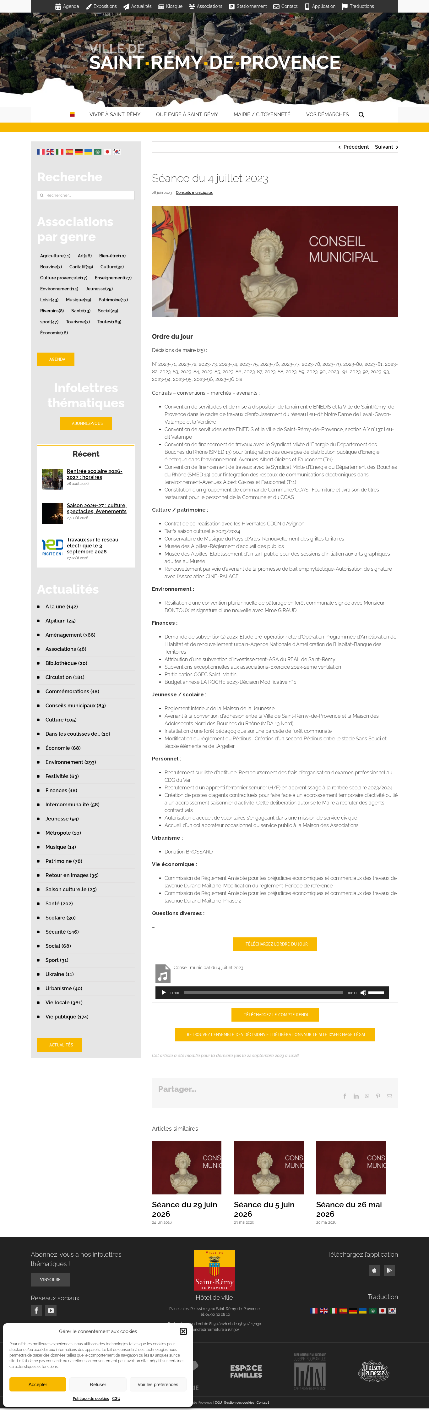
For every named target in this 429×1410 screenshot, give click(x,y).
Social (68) (58, 946)
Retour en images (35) (72, 875)
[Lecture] (163, 993)
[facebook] (36, 1313)
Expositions (105, 6)
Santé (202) (59, 904)
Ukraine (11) (60, 974)
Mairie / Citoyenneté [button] (262, 115)
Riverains (52, 310)
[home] (72, 115)
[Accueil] (214, 56)
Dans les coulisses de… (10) (78, 734)
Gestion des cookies (239, 1405)
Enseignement (113, 277)
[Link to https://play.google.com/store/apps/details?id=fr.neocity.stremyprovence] (389, 1273)
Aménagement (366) (70, 635)
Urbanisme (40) (64, 988)
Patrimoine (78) (64, 861)
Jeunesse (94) (62, 819)
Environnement (59, 288)
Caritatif (81, 266)
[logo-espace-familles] (246, 1371)
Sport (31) (57, 960)
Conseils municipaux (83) (76, 706)
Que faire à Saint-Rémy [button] (187, 115)
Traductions (362, 6)
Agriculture (55, 255)
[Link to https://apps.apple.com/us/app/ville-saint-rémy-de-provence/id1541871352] (374, 1273)
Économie (54, 332)
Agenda (71, 6)
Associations (209, 6)
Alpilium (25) (61, 621)
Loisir (49, 299)
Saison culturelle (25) (71, 889)
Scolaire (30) (61, 918)
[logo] (214, 1255)
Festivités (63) (62, 776)
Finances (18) (61, 790)
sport (49, 321)
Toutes (109, 321)
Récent (86, 453)
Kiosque (174, 6)
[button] (183, 1331)
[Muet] (363, 993)
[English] (51, 151)
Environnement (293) (71, 762)
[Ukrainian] (89, 151)
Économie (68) (63, 748)
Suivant (384, 147)
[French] (41, 151)
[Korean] (117, 151)
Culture (112, 266)
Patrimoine (113, 299)
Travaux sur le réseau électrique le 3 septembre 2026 (92, 546)
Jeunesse (99, 288)
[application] (272, 992)
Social (108, 310)
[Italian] (60, 151)
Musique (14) (61, 847)
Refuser (98, 1384)
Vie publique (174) (67, 1017)
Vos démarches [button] (327, 115)
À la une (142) (62, 607)
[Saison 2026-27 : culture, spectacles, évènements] (52, 513)
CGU (116, 1398)
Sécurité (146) (62, 932)
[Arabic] (98, 151)
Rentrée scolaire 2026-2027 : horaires (94, 474)
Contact (289, 6)
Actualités (141, 6)
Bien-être (112, 255)
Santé (80, 310)
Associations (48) (66, 649)
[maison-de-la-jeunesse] (373, 1366)
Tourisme (78, 321)
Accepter (38, 1384)
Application (323, 6)
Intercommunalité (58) (73, 805)
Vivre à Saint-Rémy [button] (115, 115)
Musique (78, 299)
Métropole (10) (63, 833)
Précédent (356, 147)
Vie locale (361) (64, 1003)
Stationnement (252, 6)
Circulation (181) (65, 677)
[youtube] (51, 1313)
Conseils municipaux (194, 192)
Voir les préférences (158, 1384)
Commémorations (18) (72, 691)
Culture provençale (63, 277)
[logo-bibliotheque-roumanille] (310, 1358)
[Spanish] (70, 151)
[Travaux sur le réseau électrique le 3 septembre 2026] (52, 547)
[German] (79, 151)
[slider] (377, 992)
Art (85, 255)
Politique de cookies (91, 1398)
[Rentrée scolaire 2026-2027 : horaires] (52, 479)
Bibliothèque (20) (66, 663)
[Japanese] (108, 151)
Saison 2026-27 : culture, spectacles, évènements (97, 508)
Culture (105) (61, 720)
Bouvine (51, 266)
